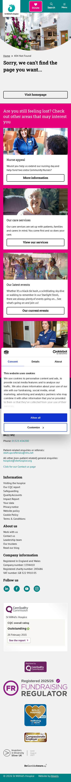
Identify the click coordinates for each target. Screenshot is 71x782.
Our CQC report (11, 487)
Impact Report (11, 499)
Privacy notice (10, 506)
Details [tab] (36, 361)
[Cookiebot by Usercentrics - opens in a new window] (52, 352)
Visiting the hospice (14, 483)
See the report (17, 640)
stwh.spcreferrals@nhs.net (18, 452)
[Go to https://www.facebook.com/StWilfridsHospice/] (16, 588)
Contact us (9, 536)
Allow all (35, 417)
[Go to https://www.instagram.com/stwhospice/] (37, 588)
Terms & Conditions (14, 518)
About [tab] (58, 361)
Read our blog (11, 547)
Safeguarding (10, 491)
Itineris (55, 776)
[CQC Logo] (17, 612)
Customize (33, 427)
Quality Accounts (12, 495)
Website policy (11, 510)
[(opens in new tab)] (35, 666)
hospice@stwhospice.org (17, 460)
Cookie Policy (10, 514)
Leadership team (12, 539)
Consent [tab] (13, 361)
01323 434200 (20, 440)
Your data (8, 503)
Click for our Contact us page (19, 466)
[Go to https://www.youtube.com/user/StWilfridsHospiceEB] (26, 588)
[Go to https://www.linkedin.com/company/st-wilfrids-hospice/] (6, 588)
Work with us (10, 532)
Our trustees (10, 543)
